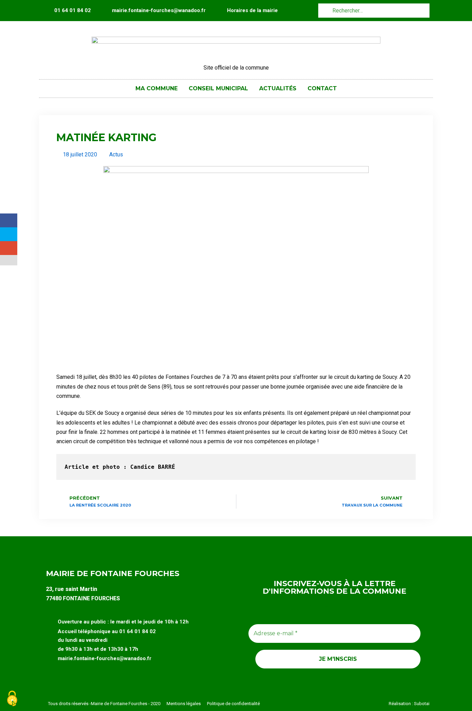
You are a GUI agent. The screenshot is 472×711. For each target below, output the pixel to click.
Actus (116, 154)
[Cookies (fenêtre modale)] (12, 699)
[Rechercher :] (373, 10)
